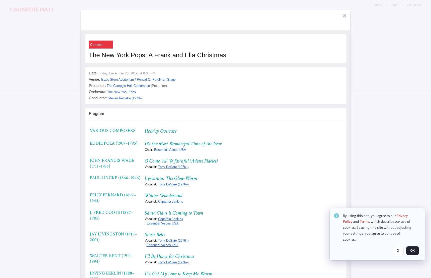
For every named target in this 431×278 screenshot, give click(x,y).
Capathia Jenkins (170, 201)
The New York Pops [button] (121, 92)
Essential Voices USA (170, 150)
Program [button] (96, 113)
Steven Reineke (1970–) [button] (125, 98)
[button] (344, 16)
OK (412, 251)
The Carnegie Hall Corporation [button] (128, 86)
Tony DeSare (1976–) (173, 167)
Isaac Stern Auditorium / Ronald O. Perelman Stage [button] (138, 79)
